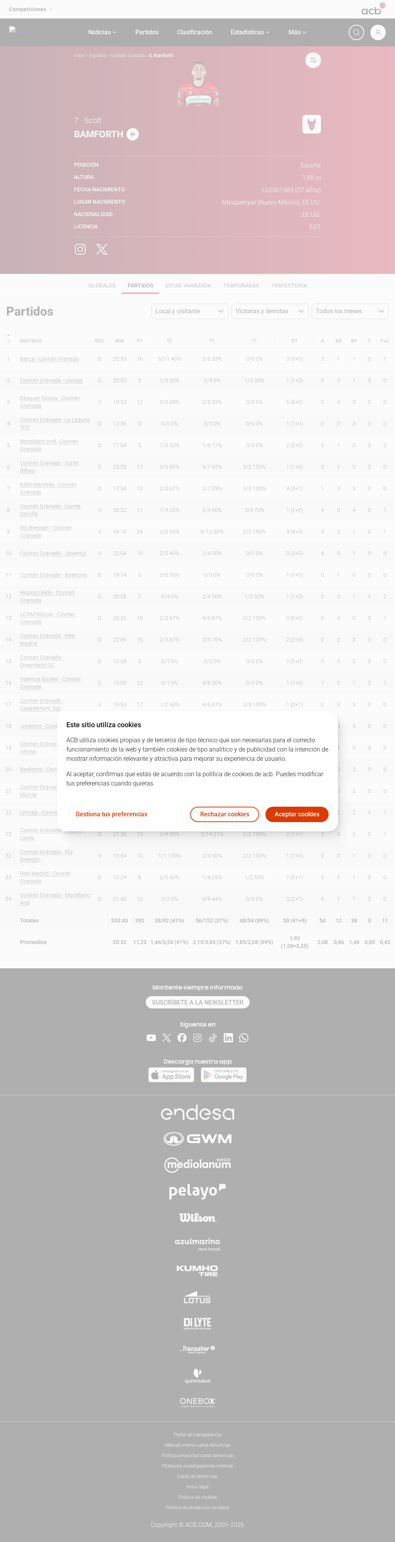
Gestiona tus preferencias (111, 814)
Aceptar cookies (297, 814)
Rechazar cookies (224, 814)
